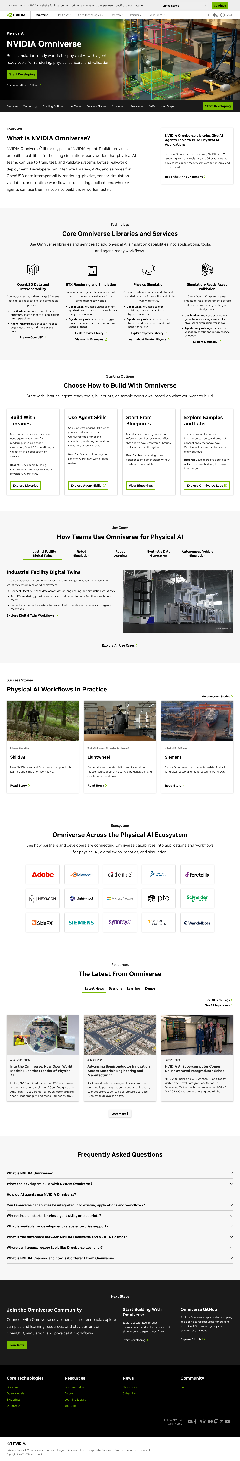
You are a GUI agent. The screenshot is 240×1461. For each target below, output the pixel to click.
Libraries (12, 1387)
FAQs (152, 106)
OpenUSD (13, 1405)
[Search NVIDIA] (208, 14)
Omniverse (41, 15)
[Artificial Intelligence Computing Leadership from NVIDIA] (16, 15)
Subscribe (129, 1393)
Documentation (16, 85)
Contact (145, 1450)
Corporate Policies (99, 1450)
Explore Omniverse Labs (205, 485)
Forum (69, 1393)
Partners (135, 15)
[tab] (42, 553)
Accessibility (76, 1450)
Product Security (125, 1450)
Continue (220, 5)
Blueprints (13, 1399)
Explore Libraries (25, 485)
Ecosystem (118, 106)
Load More (119, 1113)
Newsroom (130, 1387)
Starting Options (53, 106)
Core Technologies (90, 15)
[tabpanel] (120, 600)
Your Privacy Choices (40, 1450)
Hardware (116, 15)
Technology (30, 106)
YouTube (70, 1405)
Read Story (19, 786)
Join (183, 1387)
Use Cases (63, 15)
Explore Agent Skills (86, 485)
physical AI (126, 155)
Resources (156, 15)
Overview (12, 106)
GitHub (34, 85)
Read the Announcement (184, 177)
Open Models (15, 1393)
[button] (214, 16)
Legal (60, 1450)
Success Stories (96, 106)
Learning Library (75, 1399)
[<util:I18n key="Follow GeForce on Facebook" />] (195, 1421)
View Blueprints (141, 485)
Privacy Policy (15, 1450)
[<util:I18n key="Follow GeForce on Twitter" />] (222, 1421)
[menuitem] (41, 15)
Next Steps (167, 106)
